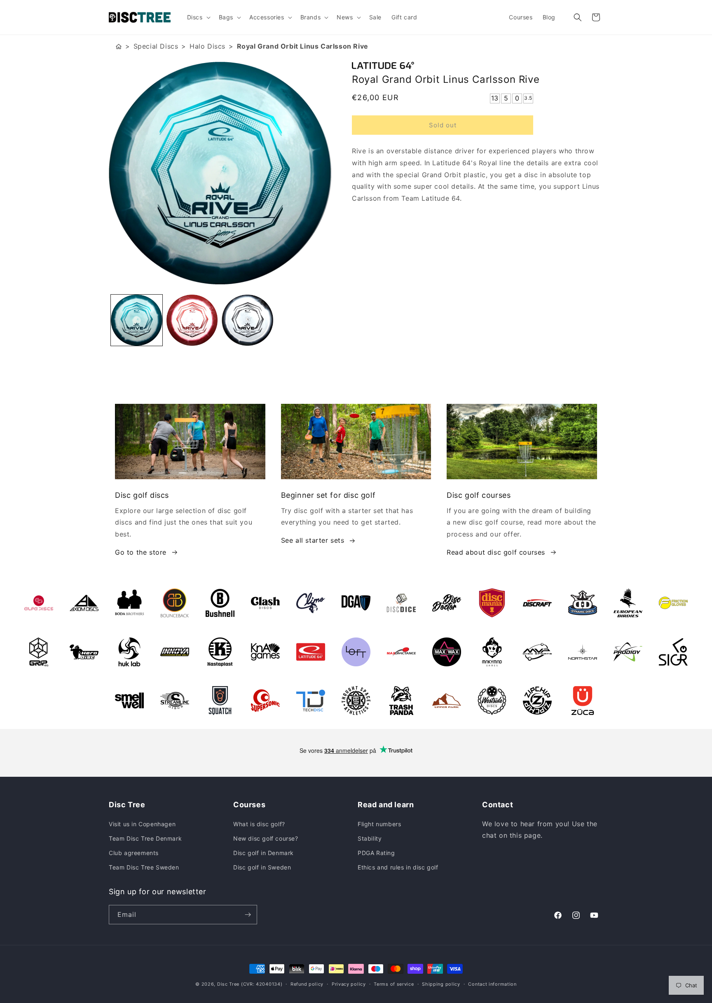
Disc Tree (228, 984)
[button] (198, 17)
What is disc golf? (259, 823)
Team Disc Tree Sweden (144, 867)
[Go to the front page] (118, 46)
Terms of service (394, 984)
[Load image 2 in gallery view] (192, 320)
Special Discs (156, 46)
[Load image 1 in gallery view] (136, 320)
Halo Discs (207, 46)
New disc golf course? (265, 838)
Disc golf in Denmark (263, 852)
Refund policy (306, 984)
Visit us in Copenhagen (142, 823)
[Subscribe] (248, 914)
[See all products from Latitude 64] (477, 65)
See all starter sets (312, 540)
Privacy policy (349, 984)
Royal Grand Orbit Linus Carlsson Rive (302, 46)
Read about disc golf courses (496, 552)
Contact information (492, 984)
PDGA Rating (376, 852)
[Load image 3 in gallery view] (247, 320)
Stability (370, 838)
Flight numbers (379, 823)
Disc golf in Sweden (262, 867)
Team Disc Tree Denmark (145, 838)
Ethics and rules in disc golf (398, 867)
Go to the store (140, 552)
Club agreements (134, 852)
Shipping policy (441, 984)
